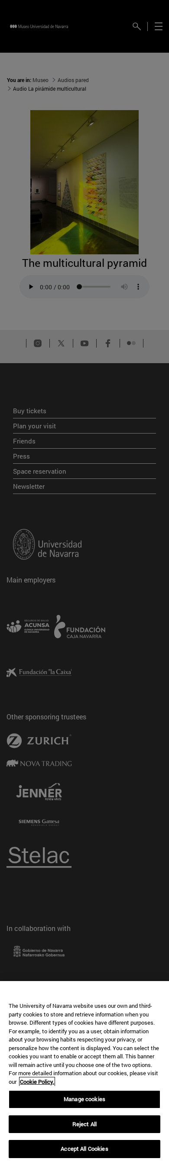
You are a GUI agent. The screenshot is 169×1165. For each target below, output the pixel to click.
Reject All (84, 1124)
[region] (84, 1073)
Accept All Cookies (84, 1148)
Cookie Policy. (37, 1082)
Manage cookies (84, 1099)
